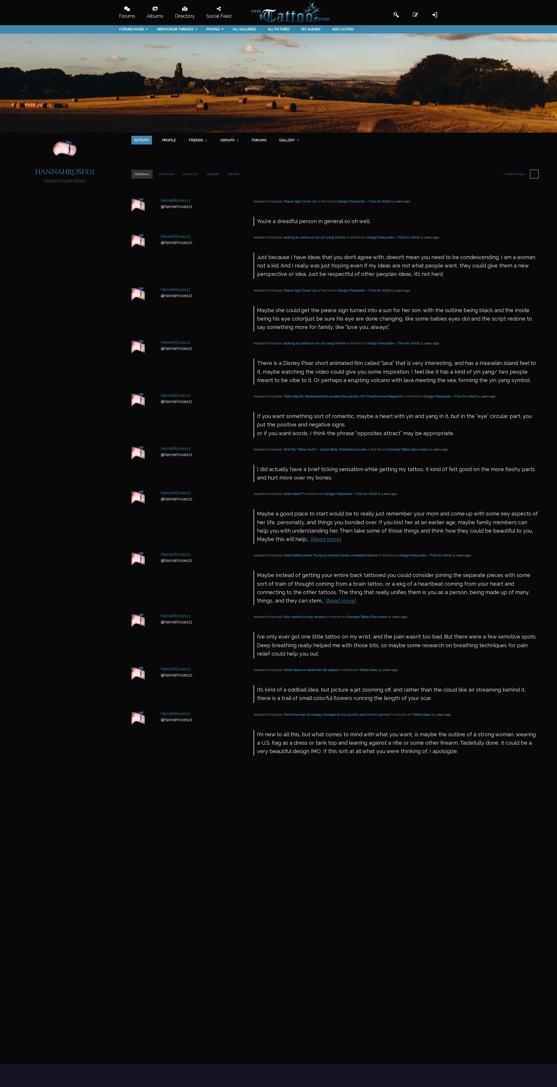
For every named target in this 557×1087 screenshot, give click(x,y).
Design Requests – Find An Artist (364, 201)
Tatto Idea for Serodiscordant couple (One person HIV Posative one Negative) (343, 396)
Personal (142, 174)
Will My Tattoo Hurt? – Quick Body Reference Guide (325, 449)
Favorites (190, 174)
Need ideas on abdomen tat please (311, 670)
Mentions (166, 174)
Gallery (289, 140)
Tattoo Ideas (368, 670)
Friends (198, 140)
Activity (141, 140)
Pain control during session (305, 617)
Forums (259, 140)
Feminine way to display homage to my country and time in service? (337, 714)
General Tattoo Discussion (408, 449)
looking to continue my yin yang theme (315, 237)
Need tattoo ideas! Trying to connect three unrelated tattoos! (331, 555)
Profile (169, 140)
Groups (229, 140)
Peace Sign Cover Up (300, 201)
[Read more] (326, 539)
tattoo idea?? (293, 494)
